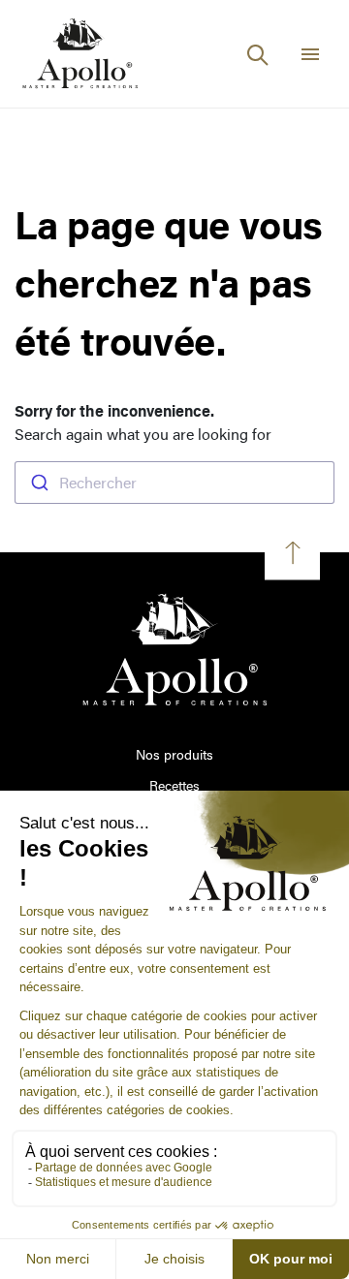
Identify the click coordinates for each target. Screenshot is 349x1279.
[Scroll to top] (292, 552)
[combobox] (174, 482)
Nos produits (174, 754)
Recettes (174, 785)
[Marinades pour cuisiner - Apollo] (80, 54)
